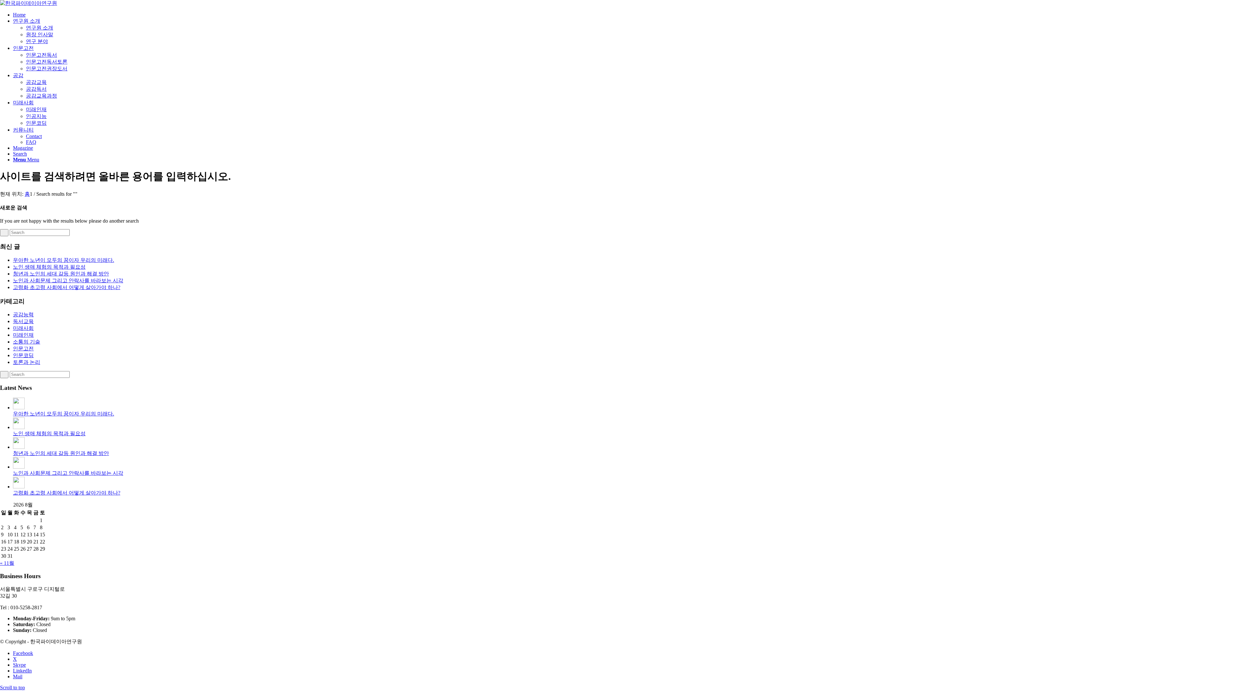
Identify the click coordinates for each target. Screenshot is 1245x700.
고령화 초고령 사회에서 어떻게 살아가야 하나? (66, 287)
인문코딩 (23, 355)
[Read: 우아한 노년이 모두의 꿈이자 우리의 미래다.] (19, 407)
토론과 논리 (26, 362)
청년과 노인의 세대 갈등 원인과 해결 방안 (61, 273)
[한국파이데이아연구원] (28, 3)
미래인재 (23, 335)
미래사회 (23, 328)
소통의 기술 (26, 341)
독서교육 (23, 321)
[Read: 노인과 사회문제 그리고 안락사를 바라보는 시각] (19, 467)
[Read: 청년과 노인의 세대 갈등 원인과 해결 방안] (19, 447)
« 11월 (7, 563)
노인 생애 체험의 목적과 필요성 (49, 267)
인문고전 (23, 348)
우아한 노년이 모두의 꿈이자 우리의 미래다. (63, 260)
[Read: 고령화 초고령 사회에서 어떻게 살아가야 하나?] (19, 486)
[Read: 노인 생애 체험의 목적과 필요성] (19, 427)
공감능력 (23, 314)
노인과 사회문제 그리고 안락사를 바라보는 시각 (68, 280)
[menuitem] (629, 15)
